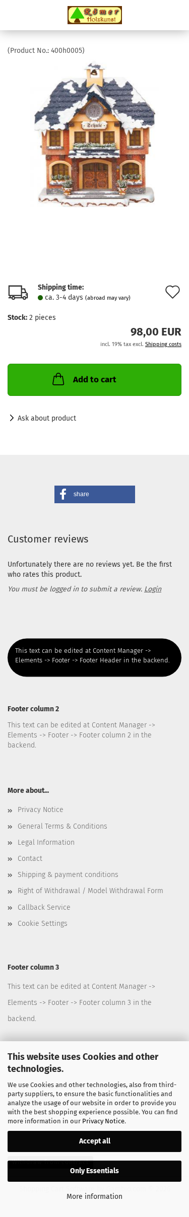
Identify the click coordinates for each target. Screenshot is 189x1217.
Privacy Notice (103, 1121)
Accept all (94, 1141)
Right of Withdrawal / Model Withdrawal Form (90, 891)
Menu (15, 15)
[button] (94, 494)
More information (94, 1196)
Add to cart (94, 379)
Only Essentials (94, 1171)
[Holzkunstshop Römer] (95, 15)
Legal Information (46, 842)
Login (152, 589)
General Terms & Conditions (62, 826)
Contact (30, 858)
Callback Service (44, 907)
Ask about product (47, 418)
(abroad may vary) (108, 298)
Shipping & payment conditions (68, 874)
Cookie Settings (43, 923)
